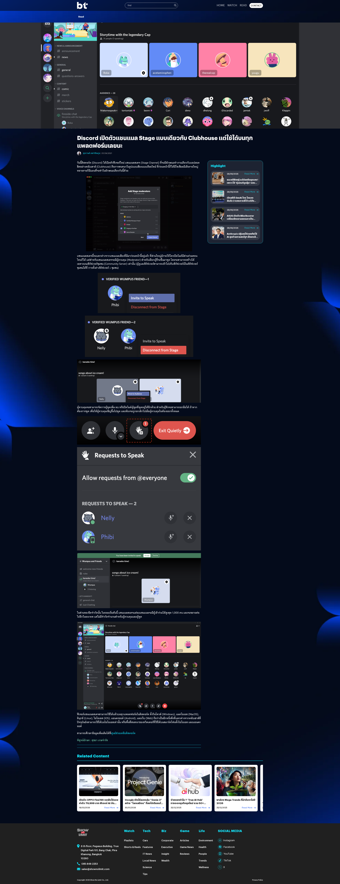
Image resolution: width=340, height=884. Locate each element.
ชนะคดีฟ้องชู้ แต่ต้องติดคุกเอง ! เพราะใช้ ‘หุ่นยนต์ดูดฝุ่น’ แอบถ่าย (242, 182)
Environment (206, 840)
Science (147, 867)
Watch (232, 5)
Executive (167, 847)
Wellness (204, 867)
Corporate (167, 840)
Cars (145, 840)
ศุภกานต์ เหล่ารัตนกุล (91, 153)
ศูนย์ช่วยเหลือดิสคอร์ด (123, 733)
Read (243, 5)
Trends (203, 860)
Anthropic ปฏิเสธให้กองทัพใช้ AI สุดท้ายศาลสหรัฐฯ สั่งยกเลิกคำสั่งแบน (242, 236)
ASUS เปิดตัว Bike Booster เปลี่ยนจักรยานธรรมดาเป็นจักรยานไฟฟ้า (240, 218)
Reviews (184, 853)
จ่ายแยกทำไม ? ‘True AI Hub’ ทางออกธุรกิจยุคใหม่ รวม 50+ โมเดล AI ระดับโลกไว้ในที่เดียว (187, 803)
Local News (149, 860)
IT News (147, 853)
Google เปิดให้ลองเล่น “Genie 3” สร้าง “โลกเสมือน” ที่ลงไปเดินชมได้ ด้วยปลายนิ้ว (144, 803)
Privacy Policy (257, 880)
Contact (256, 5)
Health (202, 847)
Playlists (128, 840)
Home (221, 5)
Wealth (165, 860)
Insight (165, 853)
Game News (187, 847)
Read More (249, 174)
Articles (184, 840)
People (203, 853)
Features (148, 847)
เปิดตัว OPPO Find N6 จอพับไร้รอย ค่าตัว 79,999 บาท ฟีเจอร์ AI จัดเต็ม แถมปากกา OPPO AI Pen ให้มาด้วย (98, 804)
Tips (145, 874)
